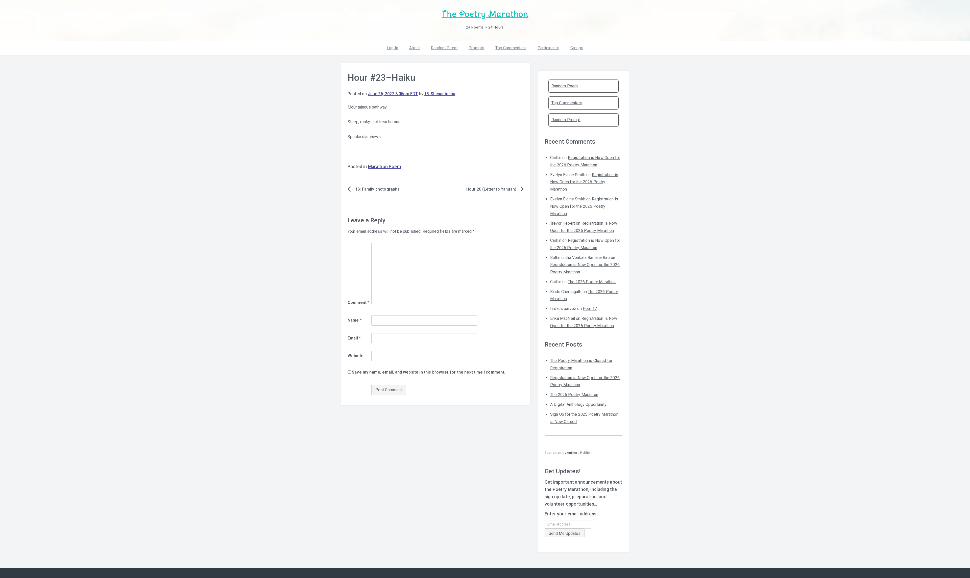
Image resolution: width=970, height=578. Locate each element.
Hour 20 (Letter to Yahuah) (491, 189)
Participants (548, 47)
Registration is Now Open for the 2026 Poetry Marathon (584, 182)
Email (354, 338)
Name (355, 320)
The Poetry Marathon (485, 14)
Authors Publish (579, 453)
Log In (392, 47)
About (414, 47)
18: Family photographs (377, 189)
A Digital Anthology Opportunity (578, 404)
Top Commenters (510, 47)
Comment (358, 302)
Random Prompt (565, 119)
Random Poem (444, 47)
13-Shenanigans (439, 93)
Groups (576, 47)
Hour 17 (590, 308)
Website (355, 355)
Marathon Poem (384, 166)
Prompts (476, 47)
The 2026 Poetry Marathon (592, 281)
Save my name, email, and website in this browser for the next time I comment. (428, 372)
